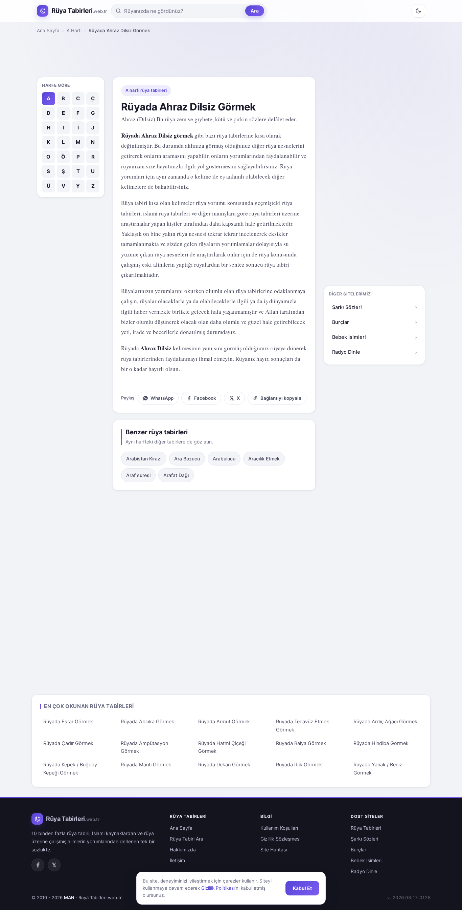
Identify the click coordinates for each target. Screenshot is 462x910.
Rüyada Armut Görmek (224, 722)
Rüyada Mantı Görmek (146, 765)
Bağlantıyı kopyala (280, 398)
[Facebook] (37, 865)
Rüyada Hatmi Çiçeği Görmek (222, 747)
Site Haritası (273, 849)
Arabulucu (224, 458)
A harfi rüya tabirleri (146, 90)
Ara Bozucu (187, 458)
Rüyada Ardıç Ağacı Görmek (385, 722)
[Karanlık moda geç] (418, 11)
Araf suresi (138, 475)
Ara (255, 11)
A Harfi (74, 30)
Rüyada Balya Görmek (301, 743)
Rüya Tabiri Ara (186, 839)
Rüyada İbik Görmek (299, 765)
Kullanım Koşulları (279, 828)
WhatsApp (162, 398)
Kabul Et (302, 888)
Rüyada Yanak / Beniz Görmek (377, 769)
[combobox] (183, 11)
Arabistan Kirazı (143, 458)
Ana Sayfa (48, 30)
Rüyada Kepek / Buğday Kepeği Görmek (70, 769)
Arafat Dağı (176, 475)
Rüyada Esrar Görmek (68, 722)
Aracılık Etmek (264, 458)
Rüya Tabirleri (366, 828)
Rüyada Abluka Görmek (147, 722)
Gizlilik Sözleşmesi (280, 839)
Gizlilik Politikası (218, 888)
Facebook (205, 398)
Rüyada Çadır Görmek (68, 743)
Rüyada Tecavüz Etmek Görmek (302, 726)
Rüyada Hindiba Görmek (381, 743)
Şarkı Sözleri (347, 307)
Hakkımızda (183, 849)
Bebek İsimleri (349, 337)
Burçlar (340, 322)
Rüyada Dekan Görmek (224, 765)
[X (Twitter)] (54, 865)
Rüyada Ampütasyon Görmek (144, 747)
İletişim (177, 860)
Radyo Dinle (346, 352)
